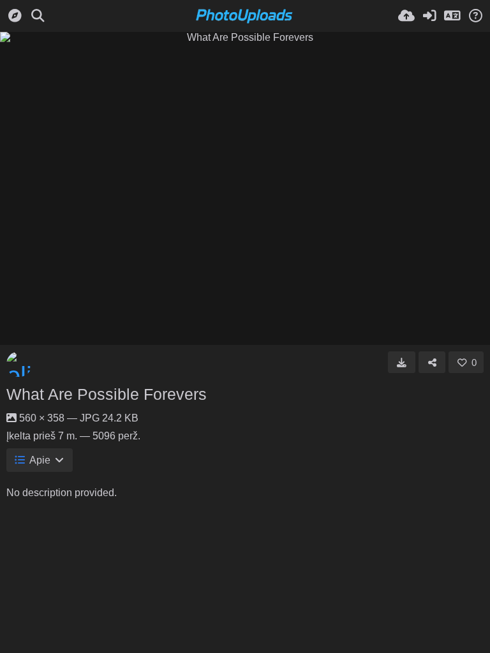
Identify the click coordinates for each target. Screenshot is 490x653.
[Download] (401, 362)
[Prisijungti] (429, 16)
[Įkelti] (406, 16)
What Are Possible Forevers (106, 394)
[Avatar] (19, 364)
